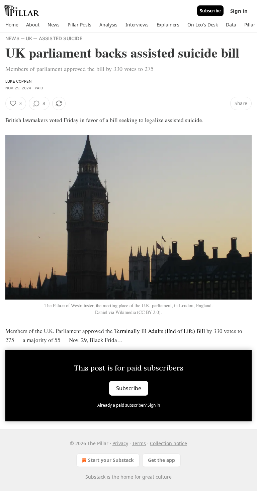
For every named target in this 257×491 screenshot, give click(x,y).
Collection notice (168, 443)
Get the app (161, 460)
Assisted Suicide (60, 38)
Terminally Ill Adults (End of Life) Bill (159, 331)
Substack (95, 477)
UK (29, 38)
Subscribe (210, 11)
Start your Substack (111, 460)
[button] (11, 24)
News (12, 38)
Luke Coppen (18, 81)
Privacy (120, 443)
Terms (139, 443)
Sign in (239, 10)
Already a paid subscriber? (128, 405)
